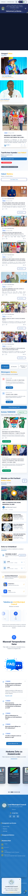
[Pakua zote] (22, 562)
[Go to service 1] (9, 792)
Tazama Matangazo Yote (14, 407)
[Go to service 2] (10, 792)
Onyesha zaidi (8, 695)
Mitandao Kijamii (11, 1)
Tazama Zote (22, 555)
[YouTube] (14, 816)
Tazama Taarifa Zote (9, 158)
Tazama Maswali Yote (13, 743)
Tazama (10, 387)
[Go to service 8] (18, 792)
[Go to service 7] (17, 792)
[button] (14, 688)
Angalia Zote (21, 412)
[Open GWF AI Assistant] (24, 892)
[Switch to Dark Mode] (16, 2)
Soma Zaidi (6, 144)
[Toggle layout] (20, 879)
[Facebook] (10, 816)
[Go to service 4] (13, 792)
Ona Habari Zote (14, 179)
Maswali (3, 1)
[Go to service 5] (14, 792)
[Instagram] (17, 816)
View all (25, 481)
